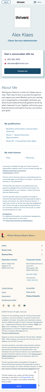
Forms (4, 292)
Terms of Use (30, 292)
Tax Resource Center (9, 300)
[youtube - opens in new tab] (24, 305)
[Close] (35, 372)
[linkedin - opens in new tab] (9, 305)
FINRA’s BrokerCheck (9, 356)
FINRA (36, 324)
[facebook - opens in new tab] (3, 305)
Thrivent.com (36, 354)
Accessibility (30, 288)
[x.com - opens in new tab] (14, 305)
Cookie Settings (7, 288)
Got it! (19, 386)
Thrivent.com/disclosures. (10, 333)
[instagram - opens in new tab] (19, 305)
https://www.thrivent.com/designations (19, 221)
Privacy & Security (33, 296)
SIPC (3, 326)
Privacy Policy (26, 377)
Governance (6, 296)
